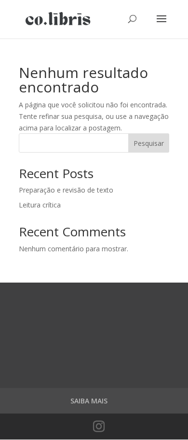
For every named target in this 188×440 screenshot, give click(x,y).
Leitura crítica (40, 204)
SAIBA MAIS (88, 400)
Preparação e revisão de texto (66, 189)
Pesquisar (149, 143)
